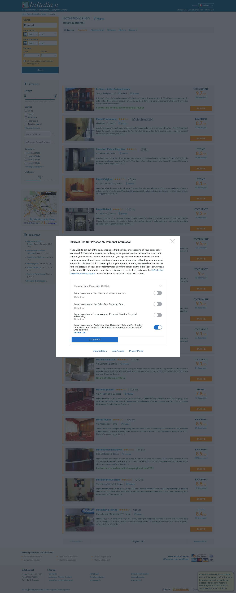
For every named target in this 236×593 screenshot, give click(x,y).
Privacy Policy (136, 351)
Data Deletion (100, 351)
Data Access (118, 351)
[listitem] (118, 286)
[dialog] (118, 296)
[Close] (173, 242)
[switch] (158, 293)
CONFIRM (95, 339)
